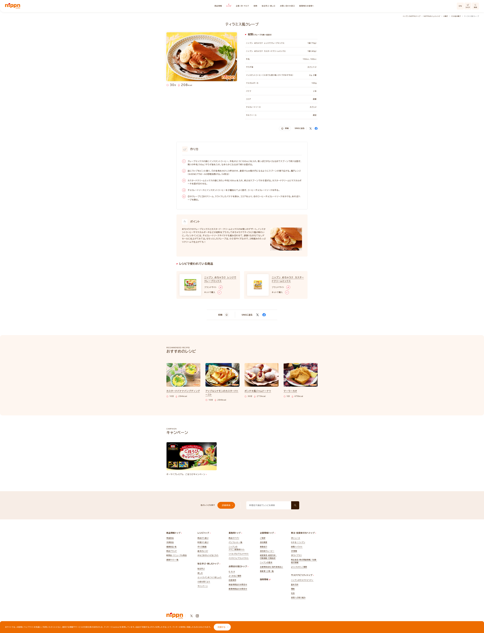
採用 (255, 6)
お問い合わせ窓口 (287, 6)
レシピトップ (204, 533)
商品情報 (218, 6)
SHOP (468, 7)
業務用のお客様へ (306, 6)
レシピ (228, 6)
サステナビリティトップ (302, 575)
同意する (221, 627)
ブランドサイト (210, 287)
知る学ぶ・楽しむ (268, 6)
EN (460, 6)
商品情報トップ (173, 533)
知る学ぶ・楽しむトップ (209, 564)
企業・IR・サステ (242, 6)
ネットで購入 (209, 292)
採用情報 (264, 579)
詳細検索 (226, 505)
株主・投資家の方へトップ (303, 533)
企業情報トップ (267, 533)
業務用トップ (235, 533)
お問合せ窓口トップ (238, 566)
